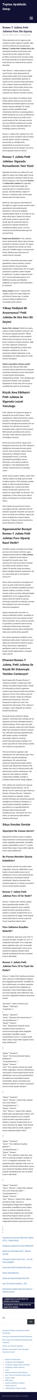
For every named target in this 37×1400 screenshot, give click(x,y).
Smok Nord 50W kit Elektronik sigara (16, 1267)
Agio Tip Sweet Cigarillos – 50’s (14, 1283)
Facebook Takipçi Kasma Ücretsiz (17, 1365)
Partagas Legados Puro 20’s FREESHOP (18, 1246)
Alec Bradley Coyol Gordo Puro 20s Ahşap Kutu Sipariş (17, 1306)
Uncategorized (25, 35)
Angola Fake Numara (13, 1359)
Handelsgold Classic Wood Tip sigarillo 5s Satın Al (16, 1300)
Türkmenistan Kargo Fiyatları (15, 1388)
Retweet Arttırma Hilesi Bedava (16, 1372)
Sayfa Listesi (10, 1378)
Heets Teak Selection (10, 1273)
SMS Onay (9, 1380)
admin (16, 35)
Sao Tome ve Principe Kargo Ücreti (17, 1375)
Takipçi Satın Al (11, 1386)
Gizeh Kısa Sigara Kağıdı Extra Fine (15, 1278)
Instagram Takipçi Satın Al (14, 1367)
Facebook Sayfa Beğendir (14, 1362)
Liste (7, 1370)
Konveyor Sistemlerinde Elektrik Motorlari (17, 1336)
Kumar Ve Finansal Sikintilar (12, 1346)
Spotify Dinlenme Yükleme (14, 1383)
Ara (3, 1318)
